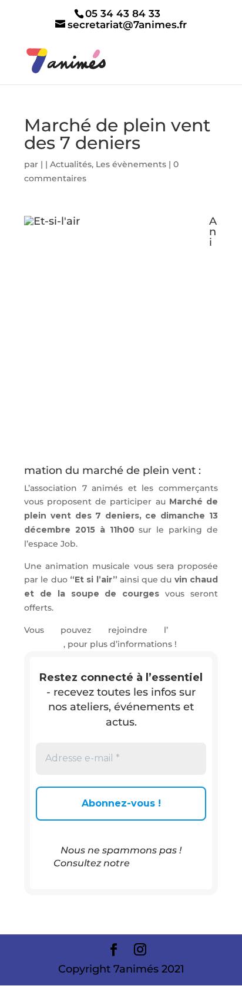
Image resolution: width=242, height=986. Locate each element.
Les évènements (131, 164)
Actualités (71, 164)
